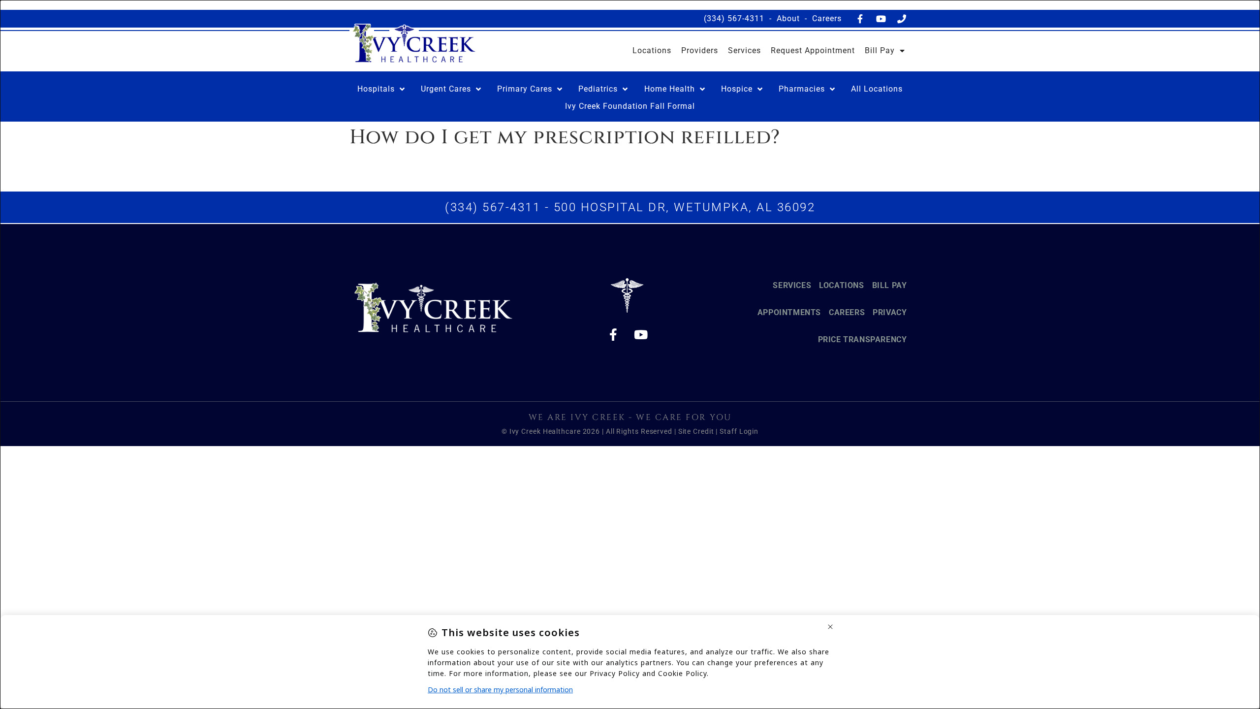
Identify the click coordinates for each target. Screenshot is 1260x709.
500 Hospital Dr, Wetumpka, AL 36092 (685, 207)
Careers (827, 18)
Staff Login (739, 431)
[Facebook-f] (860, 19)
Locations (651, 50)
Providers (699, 50)
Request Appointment (813, 50)
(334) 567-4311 (734, 18)
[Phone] (902, 19)
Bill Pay (880, 50)
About (788, 18)
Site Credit (696, 431)
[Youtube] (881, 19)
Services (744, 50)
